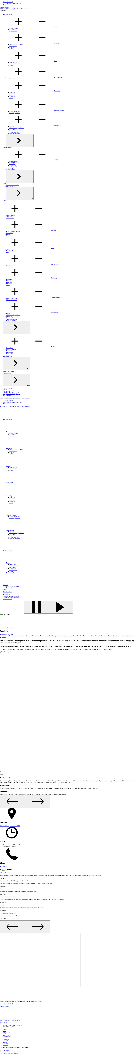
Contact (5, 200)
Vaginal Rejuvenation (14, 132)
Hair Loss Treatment (14, 133)
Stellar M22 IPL (13, 62)
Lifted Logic (15, 1053)
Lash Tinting (12, 165)
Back (32, 146)
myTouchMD (6, 1039)
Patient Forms (6, 1032)
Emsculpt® (12, 92)
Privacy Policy (6, 1036)
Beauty (56, 159)
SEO (9, 1053)
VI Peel (11, 168)
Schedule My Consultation (13, 9)
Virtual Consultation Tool (6, 1004)
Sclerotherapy (12, 78)
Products (5, 389)
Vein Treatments (58, 77)
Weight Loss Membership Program (11, 394)
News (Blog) (6, 391)
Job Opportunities (7, 395)
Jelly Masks (12, 29)
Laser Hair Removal (14, 63)
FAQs (4, 1033)
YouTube (5, 1045)
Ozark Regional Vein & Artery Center (12, 3)
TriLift (11, 98)
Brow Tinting (12, 164)
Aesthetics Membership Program (11, 392)
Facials (56, 26)
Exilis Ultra (12, 95)
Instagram (5, 1043)
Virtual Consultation (26, 9)
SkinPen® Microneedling (15, 130)
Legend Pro (12, 96)
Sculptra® (11, 48)
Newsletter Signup (4, 1050)
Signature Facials (13, 28)
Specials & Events (7, 388)
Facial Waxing (13, 166)
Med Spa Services (7, 14)
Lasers (55, 61)
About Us (5, 183)
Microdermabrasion (14, 162)
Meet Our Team (10, 186)
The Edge (5, 4)
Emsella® (11, 126)
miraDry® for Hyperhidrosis (16, 128)
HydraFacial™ (13, 31)
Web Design (3, 1053)
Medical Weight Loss (14, 111)
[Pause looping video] (48, 607)
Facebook (5, 1040)
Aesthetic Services (7, 147)
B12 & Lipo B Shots (14, 113)
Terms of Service (7, 1035)
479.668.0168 (3, 9)
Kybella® (11, 47)
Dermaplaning (13, 161)
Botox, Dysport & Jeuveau (16, 44)
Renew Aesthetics (7, 2)
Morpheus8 (12, 129)
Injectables (56, 43)
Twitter (5, 1042)
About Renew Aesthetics (12, 185)
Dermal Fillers (13, 46)
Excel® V (11, 65)
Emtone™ (12, 93)
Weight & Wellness (59, 110)
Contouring (57, 91)
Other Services (57, 125)
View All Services (10, 169)
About (4, 1031)
